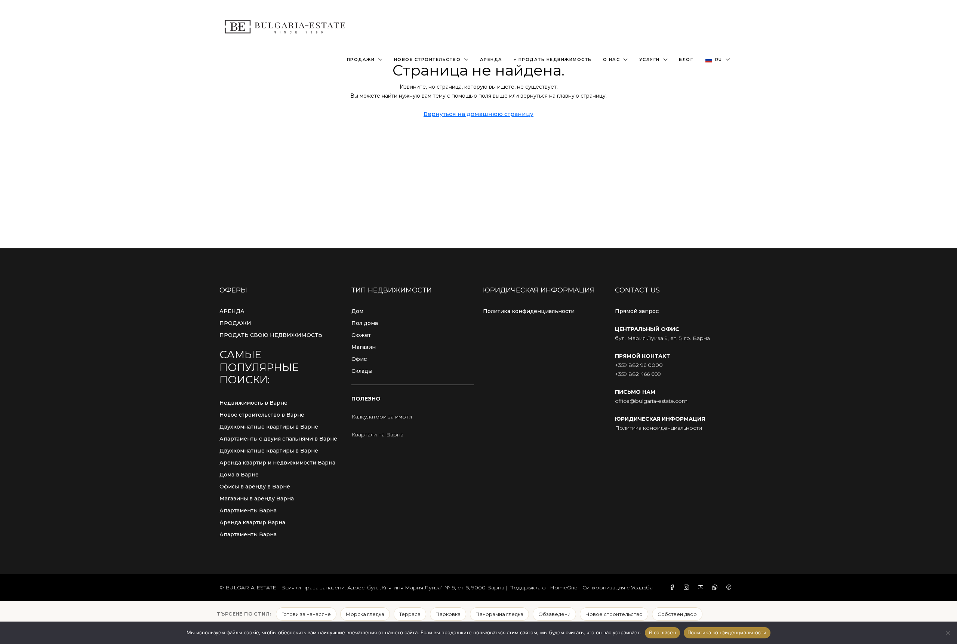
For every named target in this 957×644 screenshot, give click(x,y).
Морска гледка (365, 614)
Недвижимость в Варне (253, 402)
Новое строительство (427, 59)
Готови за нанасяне (306, 614)
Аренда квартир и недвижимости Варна (277, 462)
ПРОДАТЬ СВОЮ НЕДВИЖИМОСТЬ (270, 335)
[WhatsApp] (716, 587)
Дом (357, 311)
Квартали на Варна (377, 434)
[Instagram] (688, 587)
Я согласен (662, 632)
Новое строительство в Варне (261, 414)
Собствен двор (677, 614)
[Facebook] (674, 587)
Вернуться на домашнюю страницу (478, 113)
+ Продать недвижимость (553, 59)
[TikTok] (730, 587)
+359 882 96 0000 (639, 365)
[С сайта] (947, 633)
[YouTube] (702, 587)
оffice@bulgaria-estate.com (651, 401)
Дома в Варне (239, 474)
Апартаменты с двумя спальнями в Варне (278, 438)
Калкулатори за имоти (381, 416)
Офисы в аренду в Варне (254, 486)
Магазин (363, 347)
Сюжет (361, 335)
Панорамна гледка (499, 614)
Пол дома (364, 323)
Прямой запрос (637, 311)
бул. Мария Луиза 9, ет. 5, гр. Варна (662, 338)
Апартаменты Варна (248, 510)
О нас (611, 59)
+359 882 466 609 (638, 374)
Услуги (649, 59)
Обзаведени (554, 614)
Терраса (410, 614)
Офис (359, 359)
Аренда (491, 59)
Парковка (448, 614)
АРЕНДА (231, 311)
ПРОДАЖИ (235, 323)
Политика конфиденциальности (529, 311)
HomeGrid (564, 587)
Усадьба (642, 587)
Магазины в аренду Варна (256, 498)
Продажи (361, 59)
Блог (686, 59)
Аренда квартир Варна (252, 522)
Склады (361, 371)
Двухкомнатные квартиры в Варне (268, 426)
